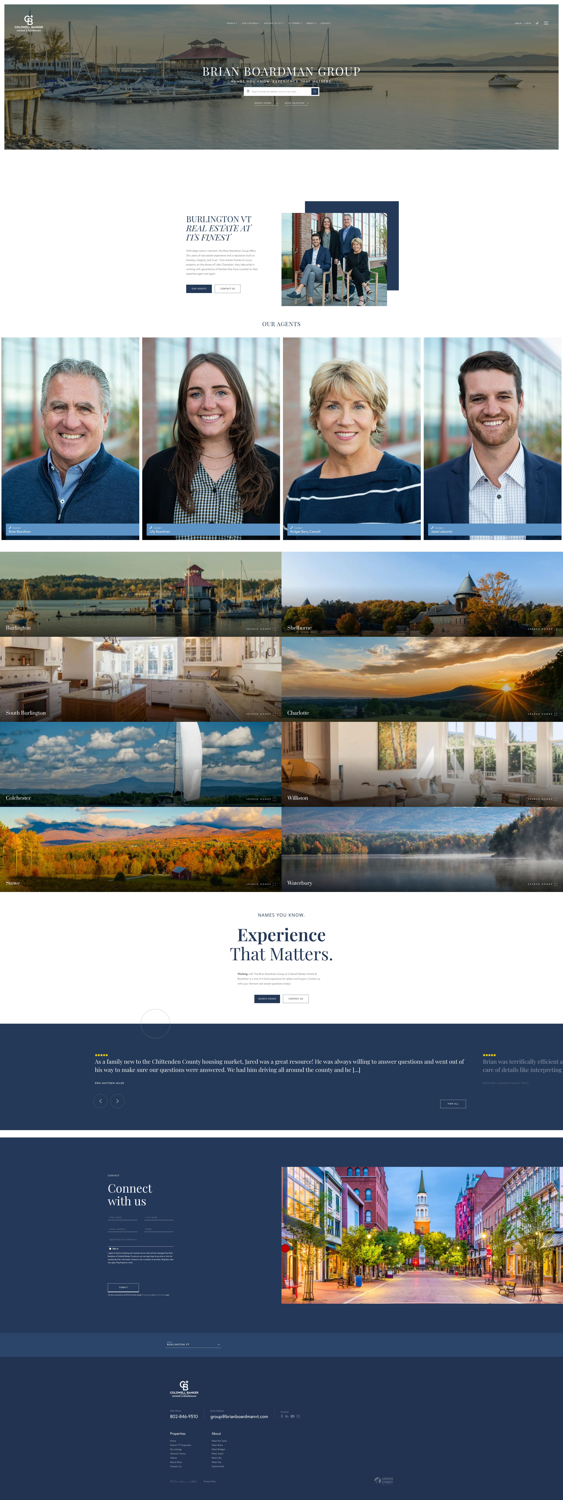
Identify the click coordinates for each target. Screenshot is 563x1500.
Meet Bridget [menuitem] (218, 1449)
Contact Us (227, 289)
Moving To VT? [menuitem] (273, 23)
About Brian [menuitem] (176, 1462)
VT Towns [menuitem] (294, 23)
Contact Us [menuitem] (176, 1466)
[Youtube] (292, 1416)
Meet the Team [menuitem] (219, 1440)
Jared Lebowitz (441, 531)
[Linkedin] (286, 1416)
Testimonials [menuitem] (218, 1466)
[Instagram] (298, 1416)
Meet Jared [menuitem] (217, 1453)
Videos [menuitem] (173, 1457)
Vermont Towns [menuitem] (177, 1453)
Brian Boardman (20, 531)
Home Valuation (294, 103)
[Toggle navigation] (546, 23)
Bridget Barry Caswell (305, 531)
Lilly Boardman (160, 531)
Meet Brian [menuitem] (217, 1445)
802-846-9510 (184, 1416)
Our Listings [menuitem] (249, 23)
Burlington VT (178, 1345)
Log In (528, 23)
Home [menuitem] (173, 1440)
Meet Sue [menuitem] (216, 1462)
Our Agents (199, 289)
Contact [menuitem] (326, 23)
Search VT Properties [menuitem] (180, 1445)
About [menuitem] (310, 23)
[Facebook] (282, 1416)
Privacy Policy (139, 1263)
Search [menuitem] (231, 23)
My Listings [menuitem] (176, 1449)
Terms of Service (159, 1295)
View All (453, 1104)
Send (123, 1287)
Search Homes (263, 103)
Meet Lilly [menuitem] (217, 1457)
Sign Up (518, 23)
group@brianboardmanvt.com (239, 1416)
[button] (314, 91)
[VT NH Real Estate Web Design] (383, 1481)
